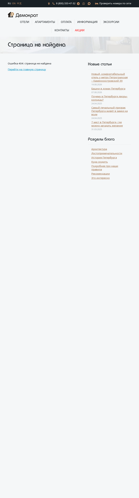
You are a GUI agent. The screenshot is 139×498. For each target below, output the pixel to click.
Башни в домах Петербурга (108, 88)
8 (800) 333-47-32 (65, 3)
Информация (87, 22)
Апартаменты (45, 22)
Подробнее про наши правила (104, 167)
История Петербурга (104, 157)
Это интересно (100, 178)
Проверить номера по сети (115, 3)
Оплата (66, 22)
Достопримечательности (106, 153)
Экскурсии (111, 22)
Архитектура (99, 149)
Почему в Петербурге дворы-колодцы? (109, 98)
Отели (24, 22)
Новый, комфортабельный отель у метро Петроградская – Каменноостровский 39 (109, 77)
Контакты (62, 30)
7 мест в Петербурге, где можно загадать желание (107, 123)
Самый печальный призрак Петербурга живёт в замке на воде (109, 111)
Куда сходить (99, 161)
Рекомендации (100, 173)
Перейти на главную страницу (27, 69)
